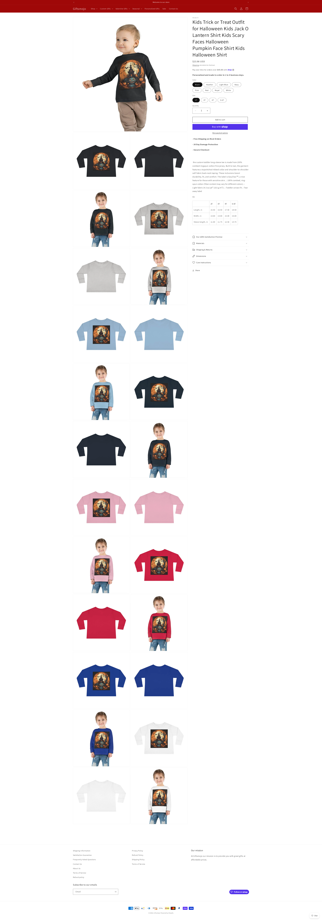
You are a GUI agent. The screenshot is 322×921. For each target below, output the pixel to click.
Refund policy (78, 877)
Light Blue (223, 84)
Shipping (195, 65)
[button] (93, 8)
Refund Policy (137, 855)
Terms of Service (79, 873)
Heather (209, 84)
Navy (237, 84)
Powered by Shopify (167, 913)
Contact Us (77, 864)
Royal (217, 90)
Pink (197, 90)
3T (205, 100)
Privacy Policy (137, 851)
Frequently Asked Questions (84, 859)
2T (196, 100)
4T (213, 100)
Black (197, 84)
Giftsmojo (157, 913)
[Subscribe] (115, 892)
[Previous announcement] (74, 2)
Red (207, 90)
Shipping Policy (138, 859)
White (228, 90)
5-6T (222, 100)
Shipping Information (81, 851)
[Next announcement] (248, 2)
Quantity (195, 106)
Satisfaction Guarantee (82, 855)
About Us (76, 868)
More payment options (220, 133)
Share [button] (197, 270)
